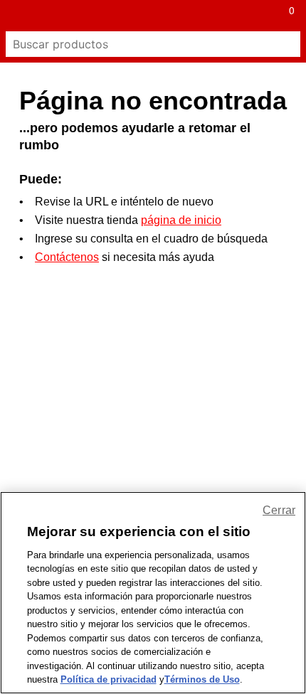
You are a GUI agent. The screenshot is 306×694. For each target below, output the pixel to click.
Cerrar (279, 510)
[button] (15, 15)
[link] (137, 15)
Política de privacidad (108, 679)
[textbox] (140, 44)
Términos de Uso (202, 679)
